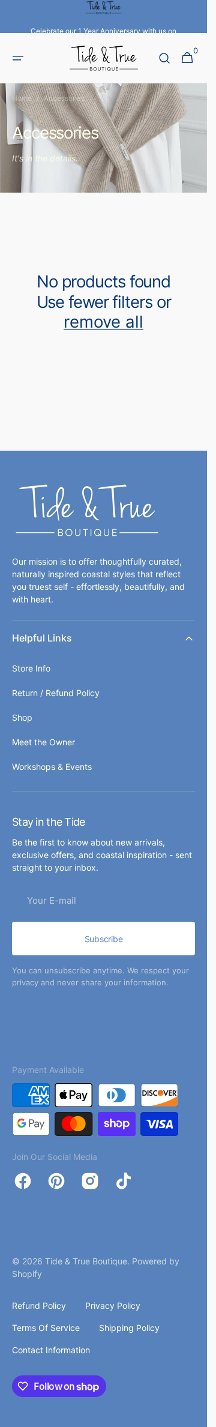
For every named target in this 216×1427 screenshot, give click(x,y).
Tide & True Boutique (86, 1261)
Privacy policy (112, 1305)
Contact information (51, 1350)
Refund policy (39, 1305)
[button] (18, 58)
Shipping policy (129, 1328)
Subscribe (103, 939)
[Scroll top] (192, 1412)
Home (22, 98)
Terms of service (46, 1328)
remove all (103, 322)
